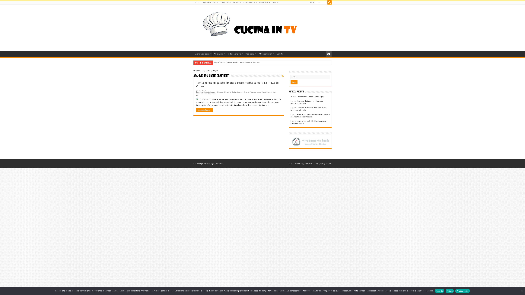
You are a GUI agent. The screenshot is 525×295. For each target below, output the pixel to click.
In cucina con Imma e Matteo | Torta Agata (307, 97)
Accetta (439, 291)
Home (197, 2)
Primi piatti (225, 2)
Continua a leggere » (204, 110)
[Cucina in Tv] (262, 27)
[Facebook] (313, 2)
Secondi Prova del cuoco (252, 92)
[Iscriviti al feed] (283, 76)
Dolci (274, 2)
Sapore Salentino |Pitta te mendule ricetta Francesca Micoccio (237, 63)
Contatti (280, 54)
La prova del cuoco (209, 2)
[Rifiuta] (521, 291)
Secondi (236, 2)
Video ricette (212, 94)
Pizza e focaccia (249, 2)
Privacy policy (463, 291)
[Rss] (311, 2)
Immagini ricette (204, 92)
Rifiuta (450, 291)
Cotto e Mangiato (234, 54)
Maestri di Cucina (230, 92)
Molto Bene (218, 54)
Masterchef (250, 54)
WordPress (309, 164)
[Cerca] (329, 2)
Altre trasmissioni (265, 54)
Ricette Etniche (264, 2)
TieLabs (328, 164)
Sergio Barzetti (267, 92)
